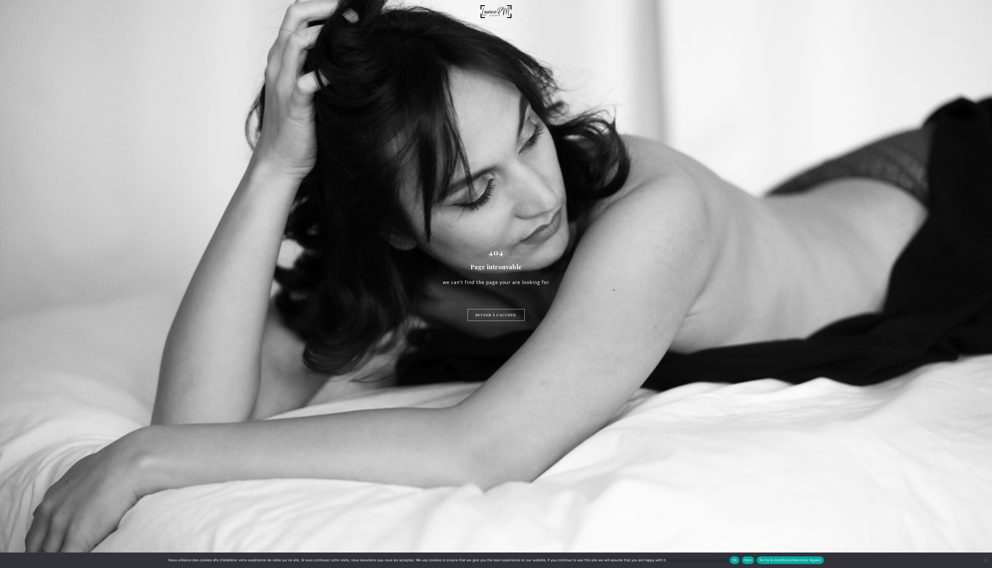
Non (748, 560)
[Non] (985, 560)
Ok (734, 560)
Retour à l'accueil (496, 315)
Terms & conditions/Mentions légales (697, 560)
